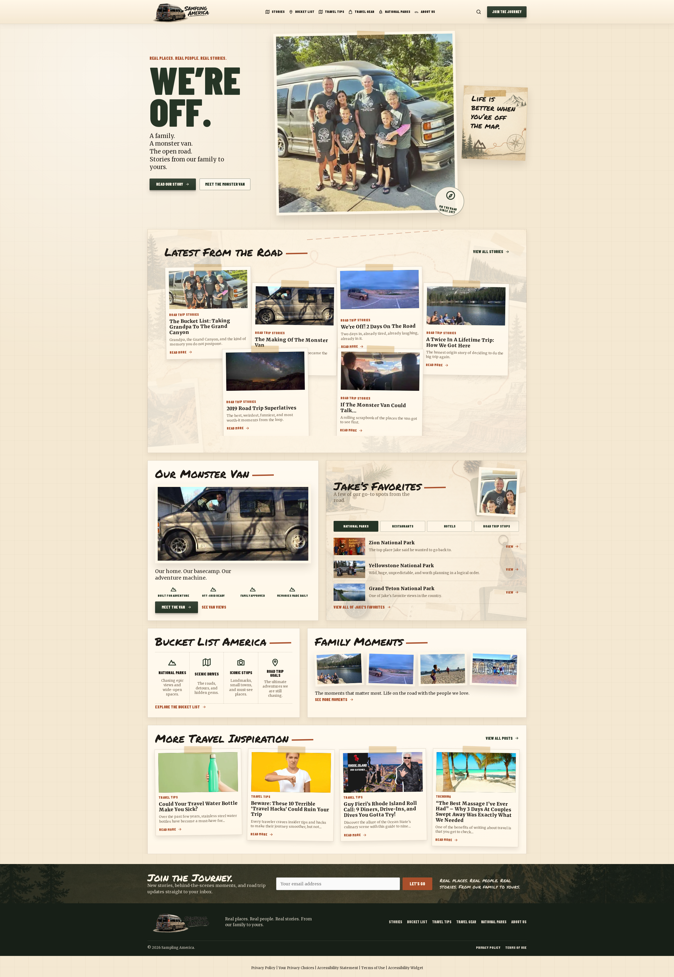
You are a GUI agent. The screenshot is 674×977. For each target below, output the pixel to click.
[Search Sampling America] (479, 12)
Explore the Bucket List (177, 707)
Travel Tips (334, 11)
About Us (428, 11)
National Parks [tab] (356, 526)
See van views (214, 607)
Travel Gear (364, 11)
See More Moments (331, 700)
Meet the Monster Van (225, 184)
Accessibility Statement (337, 968)
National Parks (397, 11)
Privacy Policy (488, 947)
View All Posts (499, 738)
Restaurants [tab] (402, 526)
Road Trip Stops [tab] (496, 526)
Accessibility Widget (405, 968)
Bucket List (304, 11)
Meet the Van (173, 607)
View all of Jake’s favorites (359, 607)
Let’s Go (417, 883)
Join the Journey (507, 11)
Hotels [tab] (449, 526)
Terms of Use (516, 947)
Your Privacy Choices (296, 968)
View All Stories (488, 251)
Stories (278, 11)
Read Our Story (169, 184)
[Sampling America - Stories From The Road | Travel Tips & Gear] (183, 12)
